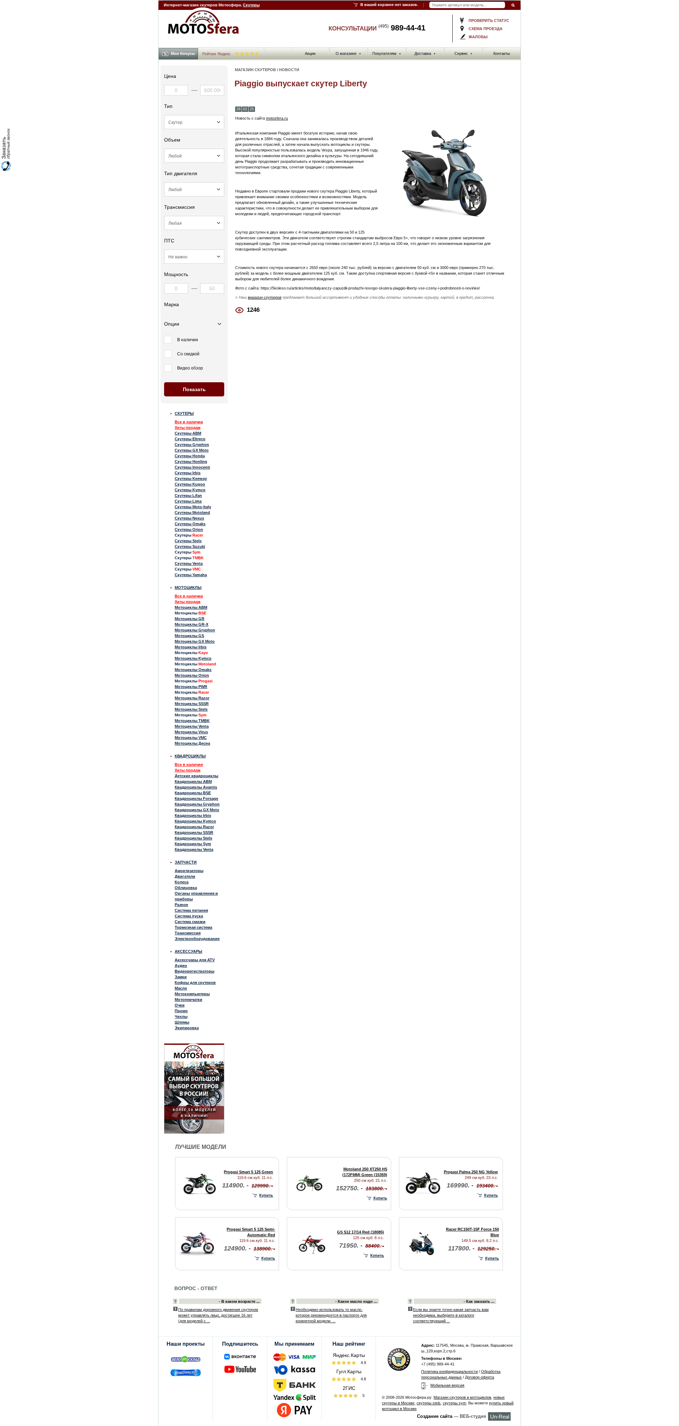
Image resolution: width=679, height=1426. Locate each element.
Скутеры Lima (188, 501)
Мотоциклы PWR (191, 687)
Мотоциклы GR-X (191, 624)
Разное (181, 905)
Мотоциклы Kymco (193, 658)
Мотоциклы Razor (192, 698)
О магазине (348, 53)
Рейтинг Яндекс (217, 54)
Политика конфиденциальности (449, 1371)
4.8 (363, 1379)
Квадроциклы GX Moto (197, 810)
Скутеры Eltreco (190, 439)
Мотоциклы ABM (191, 607)
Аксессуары (188, 951)
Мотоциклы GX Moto (195, 641)
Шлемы (182, 1022)
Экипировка (187, 1028)
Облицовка (186, 888)
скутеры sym (454, 1403)
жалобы (478, 37)
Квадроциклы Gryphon (197, 804)
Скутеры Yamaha (191, 575)
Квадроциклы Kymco (195, 821)
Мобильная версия (447, 1385)
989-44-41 (401, 27)
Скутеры (251, 5)
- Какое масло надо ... (356, 1301)
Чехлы (181, 1016)
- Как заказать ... (479, 1301)
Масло (181, 988)
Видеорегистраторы (194, 971)
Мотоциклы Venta (192, 726)
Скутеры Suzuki (190, 546)
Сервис (463, 53)
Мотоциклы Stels (191, 709)
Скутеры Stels (188, 541)
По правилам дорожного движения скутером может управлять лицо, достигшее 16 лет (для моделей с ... (218, 1315)
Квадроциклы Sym (193, 844)
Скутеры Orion (189, 529)
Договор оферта (479, 1377)
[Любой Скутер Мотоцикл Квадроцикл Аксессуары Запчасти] (194, 122)
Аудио (181, 965)
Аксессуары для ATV (195, 960)
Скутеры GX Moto (192, 450)
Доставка (425, 53)
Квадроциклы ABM (193, 781)
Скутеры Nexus (189, 518)
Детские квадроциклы (196, 776)
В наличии (187, 339)
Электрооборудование (197, 939)
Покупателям (386, 53)
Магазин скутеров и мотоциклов (462, 1397)
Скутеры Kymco (190, 490)
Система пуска (189, 916)
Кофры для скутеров (195, 982)
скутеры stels (429, 1403)
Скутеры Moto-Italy (193, 507)
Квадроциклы (190, 756)
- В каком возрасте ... (239, 1301)
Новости (289, 70)
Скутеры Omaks (190, 524)
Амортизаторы (189, 871)
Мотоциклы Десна (192, 743)
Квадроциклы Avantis (196, 787)
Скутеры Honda (190, 456)
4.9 (363, 1363)
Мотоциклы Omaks (193, 670)
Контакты (501, 53)
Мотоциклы (188, 587)
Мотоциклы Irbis (191, 647)
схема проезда (486, 29)
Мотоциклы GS (189, 636)
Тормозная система (193, 927)
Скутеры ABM (188, 433)
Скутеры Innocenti (192, 467)
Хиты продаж (188, 427)
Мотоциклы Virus (191, 732)
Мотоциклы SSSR (192, 703)
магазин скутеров (265, 297)
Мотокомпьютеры (192, 994)
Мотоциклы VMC (191, 737)
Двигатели (185, 876)
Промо (181, 1011)
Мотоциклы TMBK (192, 720)
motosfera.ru (277, 118)
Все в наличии (189, 422)
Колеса (181, 882)
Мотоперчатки (188, 999)
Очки (180, 1005)
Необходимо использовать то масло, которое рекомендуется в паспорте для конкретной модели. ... (331, 1315)
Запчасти (186, 862)
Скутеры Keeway (191, 478)
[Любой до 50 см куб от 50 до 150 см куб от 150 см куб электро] (194, 156)
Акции (310, 53)
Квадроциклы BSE (193, 793)
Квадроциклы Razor (194, 827)
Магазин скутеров (255, 70)
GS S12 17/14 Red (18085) (360, 1232)
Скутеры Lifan (188, 495)
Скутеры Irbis (188, 473)
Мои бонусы (183, 53)
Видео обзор (190, 368)
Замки (181, 977)
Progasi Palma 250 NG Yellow (471, 1172)
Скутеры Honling (191, 461)
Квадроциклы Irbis (193, 815)
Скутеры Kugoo (190, 484)
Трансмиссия (188, 933)
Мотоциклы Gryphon (195, 630)
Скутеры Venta (189, 563)
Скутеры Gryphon (192, 444)
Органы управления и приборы (196, 896)
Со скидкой (188, 353)
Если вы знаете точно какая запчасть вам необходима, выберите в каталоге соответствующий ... (451, 1315)
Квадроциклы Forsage (196, 798)
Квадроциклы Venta (194, 849)
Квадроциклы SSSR (194, 832)
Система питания (191, 910)
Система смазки (190, 922)
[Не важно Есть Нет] (194, 257)
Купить (266, 1195)
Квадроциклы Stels (193, 838)
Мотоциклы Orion (192, 675)
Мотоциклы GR (189, 619)
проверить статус (489, 20)
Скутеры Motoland (192, 512)
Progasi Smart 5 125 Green (248, 1172)
